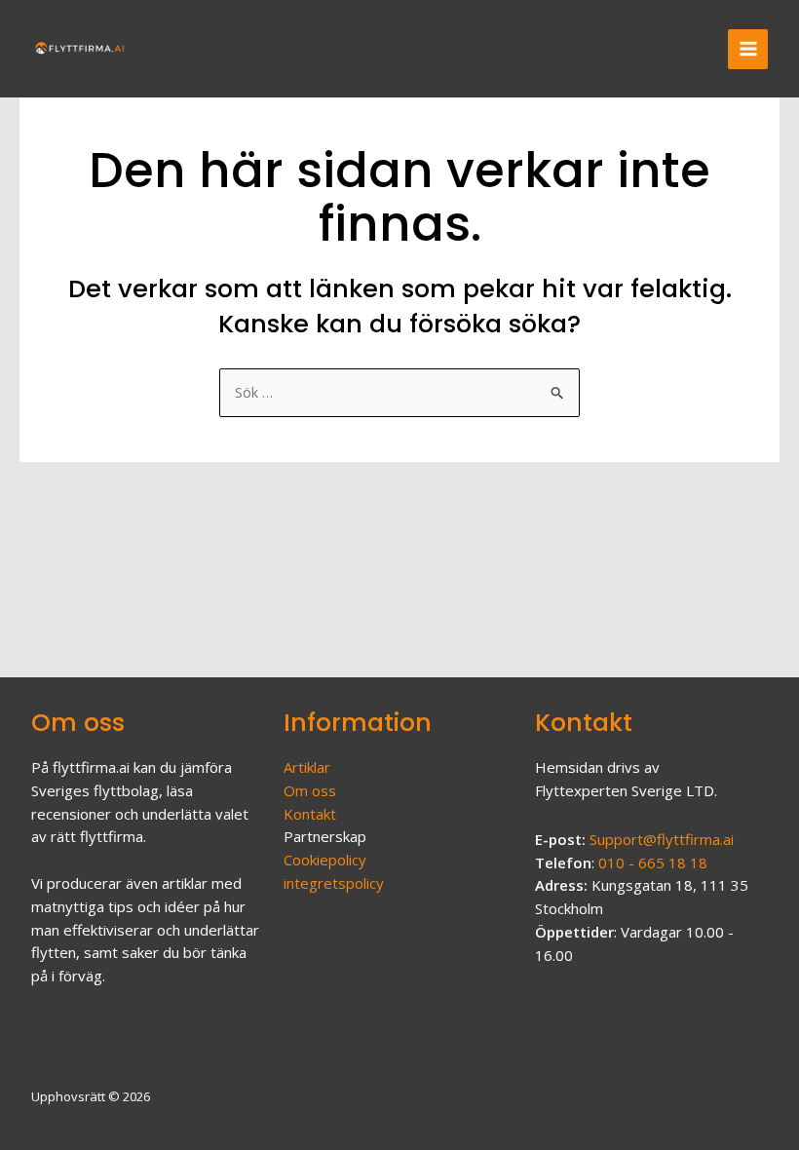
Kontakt (310, 814)
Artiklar (307, 767)
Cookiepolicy (325, 859)
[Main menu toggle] (748, 49)
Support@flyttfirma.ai (662, 839)
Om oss (310, 790)
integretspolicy (334, 883)
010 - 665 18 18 (652, 862)
